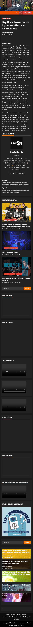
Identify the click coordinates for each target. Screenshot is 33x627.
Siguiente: (15, 190)
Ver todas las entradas (16, 173)
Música (24, 615)
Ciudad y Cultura (16, 615)
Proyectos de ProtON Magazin (21, 617)
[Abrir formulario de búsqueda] (16, 12)
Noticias (15, 220)
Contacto (16, 619)
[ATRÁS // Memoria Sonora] (16, 240)
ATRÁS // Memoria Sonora (10, 252)
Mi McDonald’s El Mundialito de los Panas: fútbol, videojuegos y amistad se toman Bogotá (16, 225)
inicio (7, 615)
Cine (5, 274)
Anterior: (16, 182)
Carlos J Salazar (7, 43)
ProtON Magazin (8, 32)
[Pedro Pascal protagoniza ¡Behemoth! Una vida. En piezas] (16, 266)
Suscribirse (27, 12)
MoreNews (12, 625)
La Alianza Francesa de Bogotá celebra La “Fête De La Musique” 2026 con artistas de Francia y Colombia (16, 574)
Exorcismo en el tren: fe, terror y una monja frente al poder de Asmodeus (15, 562)
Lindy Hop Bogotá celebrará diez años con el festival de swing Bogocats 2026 (15, 595)
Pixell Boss (19, 274)
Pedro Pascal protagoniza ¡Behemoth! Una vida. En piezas (16, 279)
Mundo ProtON (6, 18)
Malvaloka (6, 248)
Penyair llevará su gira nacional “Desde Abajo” (16, 585)
